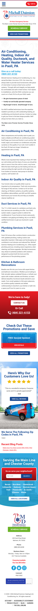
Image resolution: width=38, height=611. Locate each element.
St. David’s (28, 490)
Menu (4, 6)
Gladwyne (17, 487)
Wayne (23, 492)
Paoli (8, 490)
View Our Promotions (19, 34)
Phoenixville (17, 490)
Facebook (13, 568)
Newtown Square (29, 487)
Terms (30, 583)
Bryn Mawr (17, 484)
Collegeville (6, 487)
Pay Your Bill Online (19, 562)
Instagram (24, 568)
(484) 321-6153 (31, 4)
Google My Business (19, 568)
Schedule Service (19, 28)
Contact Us (19, 303)
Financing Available (19, 560)
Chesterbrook (28, 484)
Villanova (15, 492)
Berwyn (7, 484)
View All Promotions (19, 353)
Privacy (27, 583)
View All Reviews (19, 399)
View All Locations (19, 499)
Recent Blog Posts (12, 444)
